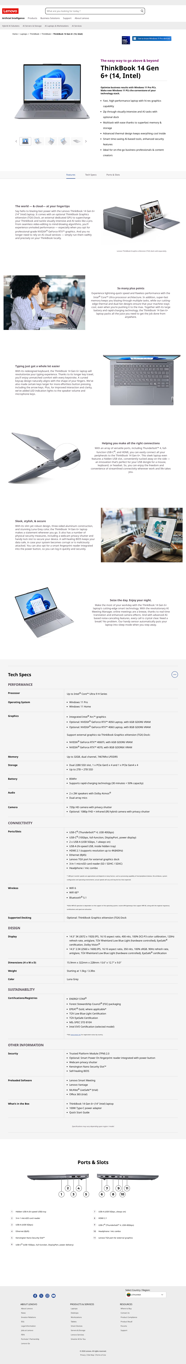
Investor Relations (28, 1317)
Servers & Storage (78, 1330)
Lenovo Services (77, 1334)
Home (15, 34)
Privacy (83, 1355)
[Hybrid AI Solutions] (20, 26)
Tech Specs (91, 174)
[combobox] (92, 11)
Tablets (74, 1321)
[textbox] (146, 1294)
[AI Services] (83, 26)
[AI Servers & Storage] (42, 26)
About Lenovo (27, 1308)
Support (124, 1330)
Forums (124, 1326)
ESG (22, 1321)
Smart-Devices (76, 1326)
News (23, 1313)
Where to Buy (126, 1308)
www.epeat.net (76, 1035)
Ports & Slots (113, 174)
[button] (142, 11)
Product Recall (126, 1321)
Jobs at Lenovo (27, 1330)
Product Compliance (129, 1317)
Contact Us (125, 1313)
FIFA (23, 1334)
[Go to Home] (10, 11)
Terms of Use (101, 1355)
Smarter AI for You (78, 1339)
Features (70, 174)
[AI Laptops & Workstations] (70, 26)
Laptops (23, 34)
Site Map (90, 1355)
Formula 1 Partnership (30, 1339)
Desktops (74, 1313)
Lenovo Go (25, 1343)
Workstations (76, 1317)
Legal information (28, 1326)
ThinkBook (34, 34)
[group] (25, 141)
